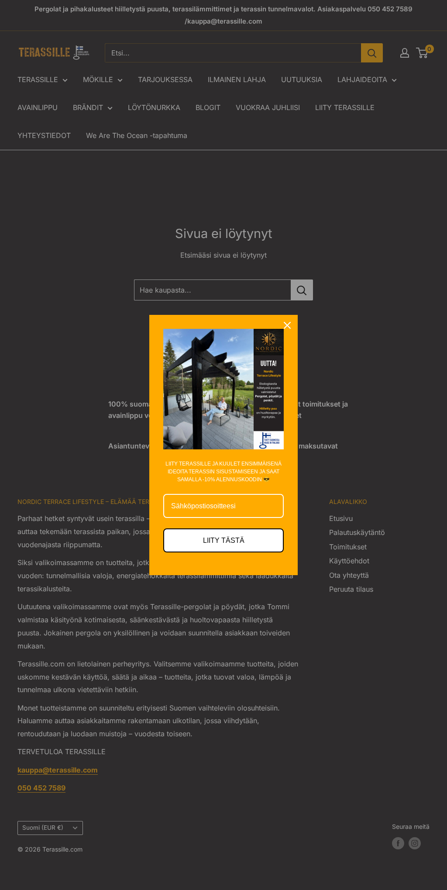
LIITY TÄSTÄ (223, 540)
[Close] (287, 325)
